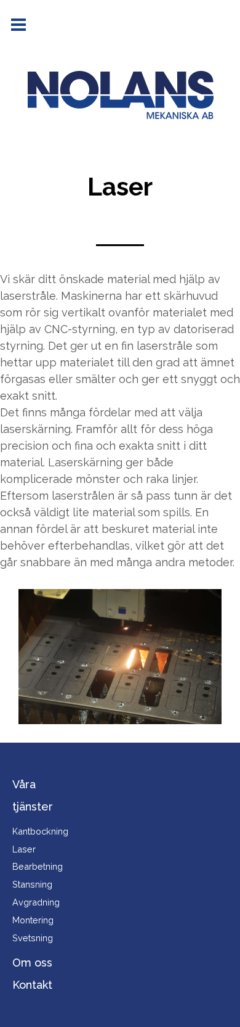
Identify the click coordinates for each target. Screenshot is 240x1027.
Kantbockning (40, 831)
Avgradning (36, 902)
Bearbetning (37, 866)
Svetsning (32, 938)
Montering (33, 920)
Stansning (32, 884)
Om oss (32, 962)
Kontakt (32, 984)
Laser (24, 849)
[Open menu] (18, 24)
